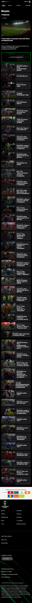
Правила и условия (6, 571)
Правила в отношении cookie (9, 574)
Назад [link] (4, 18)
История (19, 517)
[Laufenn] (4, 492)
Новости (19, 514)
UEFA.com (4, 539)
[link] (10, 5)
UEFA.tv (3, 514)
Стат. (2, 524)
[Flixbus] (21, 496)
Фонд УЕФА (4, 543)
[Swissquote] (21, 492)
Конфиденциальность (7, 569)
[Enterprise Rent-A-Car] (16, 492)
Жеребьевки (4, 517)
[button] (27, 5)
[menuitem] (11, 5)
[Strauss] (10, 492)
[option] (16, 57)
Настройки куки (5, 577)
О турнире (20, 520)
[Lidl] (10, 496)
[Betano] (16, 496)
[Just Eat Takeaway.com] (27, 492)
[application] (16, 28)
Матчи (3, 510)
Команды (19, 510)
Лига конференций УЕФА (3, 5)
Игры (2, 520)
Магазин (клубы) (21, 524)
